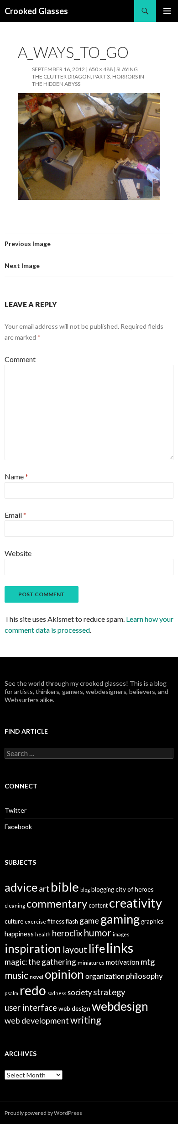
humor (97, 932)
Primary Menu (167, 11)
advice (21, 887)
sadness (56, 993)
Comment (20, 359)
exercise (35, 921)
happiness (19, 934)
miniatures (91, 962)
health (43, 934)
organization (105, 976)
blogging (102, 889)
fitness (55, 921)
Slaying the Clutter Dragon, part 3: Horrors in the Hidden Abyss (88, 76)
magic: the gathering (40, 961)
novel (36, 976)
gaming (120, 918)
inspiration (33, 948)
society (80, 992)
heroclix (67, 933)
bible (65, 886)
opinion (64, 974)
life (97, 948)
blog (85, 890)
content (98, 905)
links (119, 948)
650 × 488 (101, 69)
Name (16, 476)
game (89, 920)
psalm (11, 993)
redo (33, 990)
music (16, 975)
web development (37, 1020)
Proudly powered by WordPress (43, 1112)
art (44, 888)
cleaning (15, 906)
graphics (152, 921)
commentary (56, 903)
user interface (31, 1008)
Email (15, 514)
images (121, 934)
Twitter (15, 810)
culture (14, 921)
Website (18, 553)
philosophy (144, 976)
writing (85, 1019)
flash (72, 921)
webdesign (120, 1006)
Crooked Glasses (36, 11)
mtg (148, 961)
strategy (109, 992)
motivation (122, 962)
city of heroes (134, 889)
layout (75, 949)
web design (74, 1008)
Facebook (18, 826)
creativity (135, 902)
